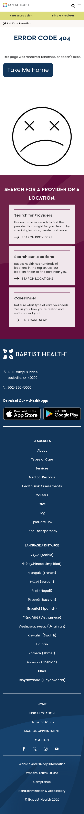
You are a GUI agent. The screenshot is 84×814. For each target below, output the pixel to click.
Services (42, 468)
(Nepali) (42, 591)
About (42, 450)
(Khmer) (42, 653)
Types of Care (42, 459)
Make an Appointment (42, 731)
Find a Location (21, 15)
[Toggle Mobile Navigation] (79, 6)
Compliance (42, 782)
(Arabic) (42, 555)
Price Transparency (42, 531)
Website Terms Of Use (42, 773)
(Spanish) (42, 608)
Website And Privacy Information (42, 764)
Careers (42, 495)
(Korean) (42, 582)
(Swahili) (42, 635)
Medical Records (42, 477)
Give (42, 504)
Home (42, 704)
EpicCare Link (42, 522)
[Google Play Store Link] (62, 414)
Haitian (42, 644)
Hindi (42, 671)
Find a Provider (63, 15)
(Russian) (42, 599)
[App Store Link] (22, 414)
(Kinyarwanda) (42, 680)
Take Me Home (28, 70)
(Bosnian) (42, 662)
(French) (42, 573)
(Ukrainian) (42, 626)
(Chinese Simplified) (42, 564)
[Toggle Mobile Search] (73, 6)
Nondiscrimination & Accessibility (42, 791)
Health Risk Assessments (42, 486)
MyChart (42, 740)
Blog (42, 513)
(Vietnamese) (42, 617)
